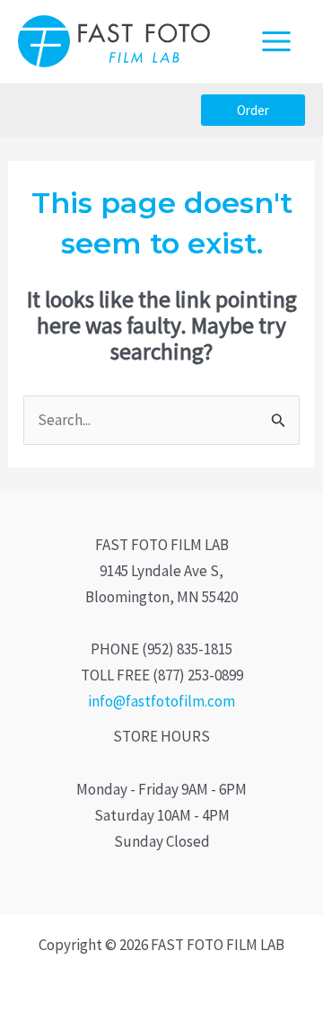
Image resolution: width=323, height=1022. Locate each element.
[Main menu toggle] (277, 41)
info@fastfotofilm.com (161, 701)
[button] (253, 110)
